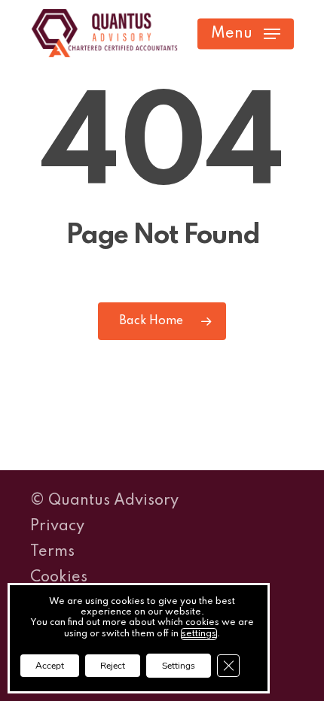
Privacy (57, 526)
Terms (52, 552)
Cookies (58, 577)
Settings (178, 666)
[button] (245, 33)
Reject (112, 666)
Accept (49, 666)
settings (199, 634)
